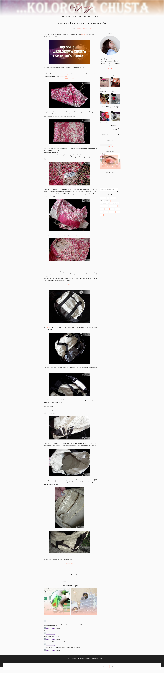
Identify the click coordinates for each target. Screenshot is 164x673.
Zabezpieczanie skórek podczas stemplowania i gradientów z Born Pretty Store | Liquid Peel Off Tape (115, 126)
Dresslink (64, 76)
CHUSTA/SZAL (70, 564)
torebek (57, 272)
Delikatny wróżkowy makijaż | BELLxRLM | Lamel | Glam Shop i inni (110, 164)
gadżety (102, 200)
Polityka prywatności (97, 658)
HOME (62, 16)
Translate (112, 147)
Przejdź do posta (56, 613)
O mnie (68, 16)
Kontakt (74, 16)
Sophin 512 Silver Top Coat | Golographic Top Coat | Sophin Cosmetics (115, 107)
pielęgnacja (112, 212)
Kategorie (95, 16)
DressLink (84, 34)
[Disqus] (70, 636)
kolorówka (108, 200)
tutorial (117, 212)
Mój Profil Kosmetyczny (84, 658)
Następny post (65, 581)
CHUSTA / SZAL (70, 78)
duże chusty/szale (66, 74)
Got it (113, 666)
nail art (106, 212)
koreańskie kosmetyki (105, 203)
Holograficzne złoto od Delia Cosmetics (104, 106)
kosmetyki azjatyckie (114, 203)
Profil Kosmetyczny (84, 16)
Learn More (105, 666)
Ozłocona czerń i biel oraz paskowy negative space (115, 90)
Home (63, 658)
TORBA (70, 285)
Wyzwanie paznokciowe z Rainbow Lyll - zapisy (104, 90)
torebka (47, 327)
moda (102, 212)
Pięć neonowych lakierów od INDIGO (104, 123)
